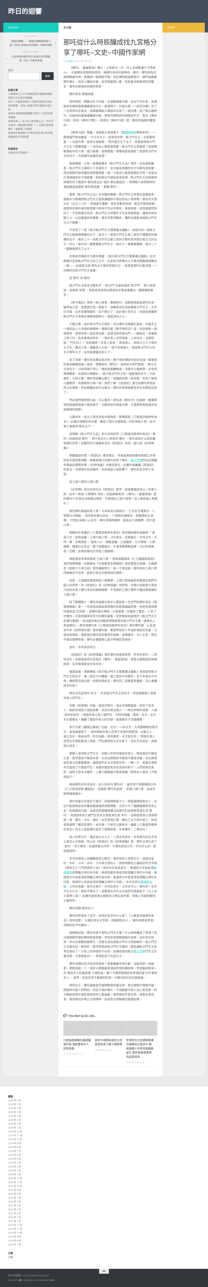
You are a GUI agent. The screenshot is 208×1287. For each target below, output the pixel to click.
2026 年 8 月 (14, 1100)
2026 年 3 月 (14, 1119)
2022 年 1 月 (14, 1244)
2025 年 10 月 (15, 1139)
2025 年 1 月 (14, 1174)
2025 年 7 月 (14, 1151)
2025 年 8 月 (14, 1147)
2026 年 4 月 (14, 1116)
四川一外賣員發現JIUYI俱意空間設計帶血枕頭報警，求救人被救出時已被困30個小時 (30, 105)
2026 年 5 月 (14, 1112)
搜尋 (10, 70)
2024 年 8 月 (14, 1193)
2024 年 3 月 (14, 1213)
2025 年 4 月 (14, 1162)
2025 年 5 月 (14, 1158)
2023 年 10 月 (15, 1232)
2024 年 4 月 (14, 1209)
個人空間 (136, 460)
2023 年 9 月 (14, 1236)
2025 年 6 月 (14, 1154)
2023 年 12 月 (15, 1225)
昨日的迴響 (25, 11)
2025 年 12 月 (15, 1131)
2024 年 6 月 (14, 1201)
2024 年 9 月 (14, 1190)
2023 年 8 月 (14, 1240)
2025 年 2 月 (14, 1170)
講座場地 (130, 132)
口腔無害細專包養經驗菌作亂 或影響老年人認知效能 (77, 1044)
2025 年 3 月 (14, 1166)
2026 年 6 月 (14, 1108)
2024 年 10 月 (15, 1186)
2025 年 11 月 (15, 1135)
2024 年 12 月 (15, 1178)
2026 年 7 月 (14, 1104)
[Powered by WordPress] (20, 1280)
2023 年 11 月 (15, 1228)
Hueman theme (47, 1280)
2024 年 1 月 (14, 1221)
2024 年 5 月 (14, 1205)
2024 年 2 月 (14, 1217)
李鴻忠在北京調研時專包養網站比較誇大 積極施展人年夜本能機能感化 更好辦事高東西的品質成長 (140, 1048)
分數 (10, 1257)
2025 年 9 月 (14, 1143)
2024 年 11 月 (15, 1182)
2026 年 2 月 (14, 1123)
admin (70, 61)
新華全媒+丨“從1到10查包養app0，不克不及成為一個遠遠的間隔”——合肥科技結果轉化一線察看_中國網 (30, 125)
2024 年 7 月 (14, 1197)
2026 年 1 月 (14, 1127)
